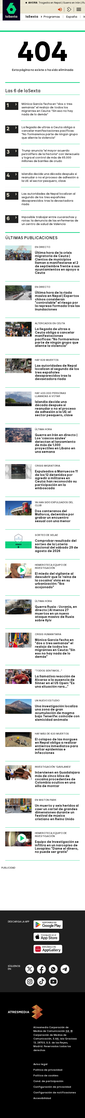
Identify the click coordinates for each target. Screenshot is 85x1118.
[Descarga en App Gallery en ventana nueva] (48, 952)
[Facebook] (41, 973)
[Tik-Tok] (41, 985)
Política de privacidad (47, 1069)
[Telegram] (65, 973)
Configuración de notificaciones (54, 1092)
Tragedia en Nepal (50, 2)
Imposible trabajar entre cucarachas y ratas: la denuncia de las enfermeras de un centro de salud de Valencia (50, 220)
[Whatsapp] (53, 973)
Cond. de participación (48, 1081)
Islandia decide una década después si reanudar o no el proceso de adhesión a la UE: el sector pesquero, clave (50, 177)
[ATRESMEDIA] (42, 1012)
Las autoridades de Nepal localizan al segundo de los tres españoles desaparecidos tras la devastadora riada (48, 199)
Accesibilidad (42, 1098)
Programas (51, 17)
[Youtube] (53, 985)
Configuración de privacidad (52, 1086)
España (71, 17)
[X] (29, 973)
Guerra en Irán (71, 2)
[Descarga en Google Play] (48, 928)
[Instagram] (29, 985)
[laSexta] (11, 18)
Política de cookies (45, 1075)
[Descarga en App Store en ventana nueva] (46, 940)
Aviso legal (40, 1064)
